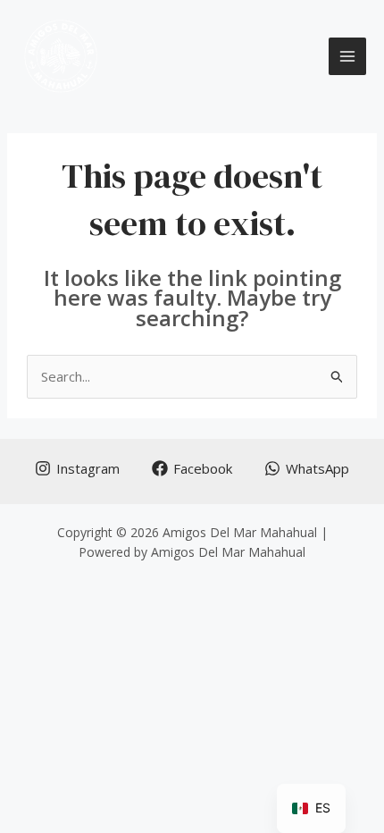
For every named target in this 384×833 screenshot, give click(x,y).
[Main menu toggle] (348, 57)
